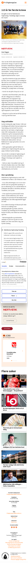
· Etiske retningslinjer (14, 541)
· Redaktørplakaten (15, 556)
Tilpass (13, 295)
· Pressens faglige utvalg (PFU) (18, 559)
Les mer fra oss (10, 320)
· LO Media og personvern (14, 547)
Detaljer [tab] (11, 266)
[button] (22, 351)
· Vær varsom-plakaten (16, 558)
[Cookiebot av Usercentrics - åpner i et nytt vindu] (20, 262)
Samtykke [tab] (4, 266)
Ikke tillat (14, 300)
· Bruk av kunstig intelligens (14, 544)
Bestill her (14, 522)
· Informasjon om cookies (14, 546)
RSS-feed (14, 518)
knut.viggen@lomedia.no (7, 54)
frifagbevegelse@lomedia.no (14, 494)
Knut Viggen (5, 52)
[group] (14, 351)
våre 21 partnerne (9, 273)
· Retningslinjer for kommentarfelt (14, 542)
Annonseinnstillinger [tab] (21, 266)
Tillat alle (14, 291)
